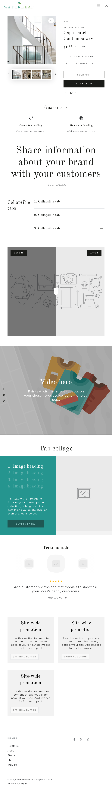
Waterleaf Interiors (74, 27)
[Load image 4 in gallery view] (46, 74)
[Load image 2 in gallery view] (26, 74)
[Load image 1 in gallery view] (16, 74)
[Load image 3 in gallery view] (36, 74)
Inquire (12, 764)
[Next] (101, 564)
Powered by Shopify (17, 784)
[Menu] (99, 5)
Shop (11, 760)
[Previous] (11, 564)
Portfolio (13, 745)
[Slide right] (55, 74)
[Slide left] (8, 74)
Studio (12, 755)
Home (66, 21)
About (11, 750)
